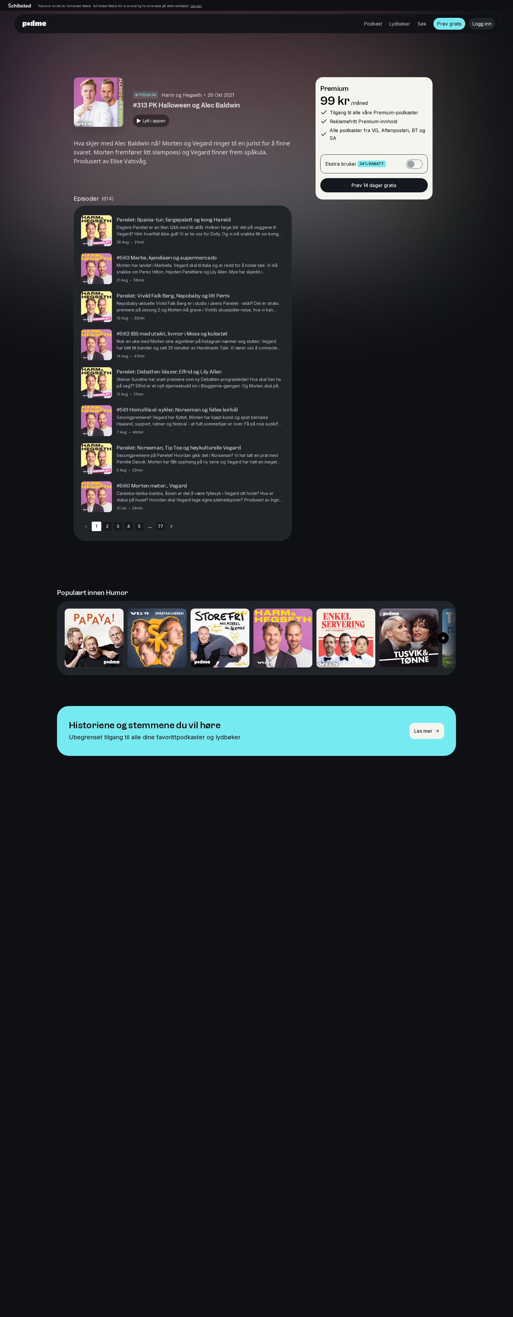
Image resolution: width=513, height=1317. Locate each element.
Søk (421, 24)
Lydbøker (399, 24)
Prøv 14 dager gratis (374, 185)
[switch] (414, 164)
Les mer (196, 6)
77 (160, 526)
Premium (334, 89)
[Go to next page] (171, 526)
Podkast (373, 24)
